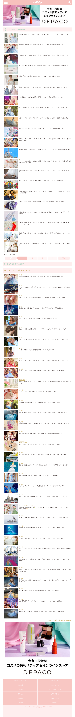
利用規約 (20, 689)
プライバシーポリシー (55, 689)
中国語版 (20, 702)
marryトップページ (20, 681)
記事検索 (20, 685)
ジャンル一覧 (55, 685)
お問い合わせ (55, 694)
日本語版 (20, 698)
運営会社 (20, 694)
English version (54, 698)
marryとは (54, 681)
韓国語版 (54, 702)
